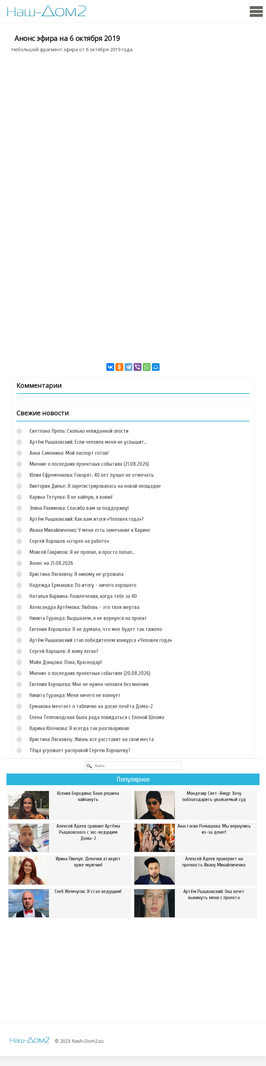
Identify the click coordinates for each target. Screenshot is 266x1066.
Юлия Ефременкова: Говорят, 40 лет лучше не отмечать (92, 475)
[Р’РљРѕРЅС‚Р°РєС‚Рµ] (110, 367)
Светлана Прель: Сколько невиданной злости (79, 431)
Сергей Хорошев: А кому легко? (64, 651)
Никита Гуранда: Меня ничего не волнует (75, 695)
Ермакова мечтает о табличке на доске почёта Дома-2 (91, 706)
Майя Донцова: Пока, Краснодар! (66, 662)
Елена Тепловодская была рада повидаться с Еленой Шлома (97, 717)
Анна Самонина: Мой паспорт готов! (69, 453)
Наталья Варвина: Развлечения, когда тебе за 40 (83, 596)
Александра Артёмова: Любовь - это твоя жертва (84, 607)
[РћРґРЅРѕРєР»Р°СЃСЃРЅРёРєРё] (119, 367)
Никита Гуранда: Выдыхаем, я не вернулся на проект (88, 618)
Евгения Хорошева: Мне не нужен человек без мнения (89, 684)
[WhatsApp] (147, 367)
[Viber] (137, 367)
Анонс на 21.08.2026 (51, 563)
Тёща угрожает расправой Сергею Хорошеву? (80, 750)
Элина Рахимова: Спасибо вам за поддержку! (79, 508)
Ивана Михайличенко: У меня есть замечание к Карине (90, 530)
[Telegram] (128, 367)
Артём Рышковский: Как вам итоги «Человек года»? (87, 519)
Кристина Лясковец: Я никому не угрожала (77, 574)
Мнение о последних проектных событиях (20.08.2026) (90, 673)
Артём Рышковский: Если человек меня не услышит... (88, 442)
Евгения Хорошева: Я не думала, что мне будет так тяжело (96, 629)
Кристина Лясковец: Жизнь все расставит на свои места (92, 739)
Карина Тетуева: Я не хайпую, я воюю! (71, 497)
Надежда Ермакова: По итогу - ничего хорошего (83, 585)
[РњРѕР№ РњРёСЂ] (156, 367)
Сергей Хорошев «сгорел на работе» (69, 541)
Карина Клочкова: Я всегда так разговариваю (79, 728)
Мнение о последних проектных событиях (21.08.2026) (89, 464)
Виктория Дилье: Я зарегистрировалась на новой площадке (95, 486)
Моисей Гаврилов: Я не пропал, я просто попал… (82, 552)
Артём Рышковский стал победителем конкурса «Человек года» (101, 640)
